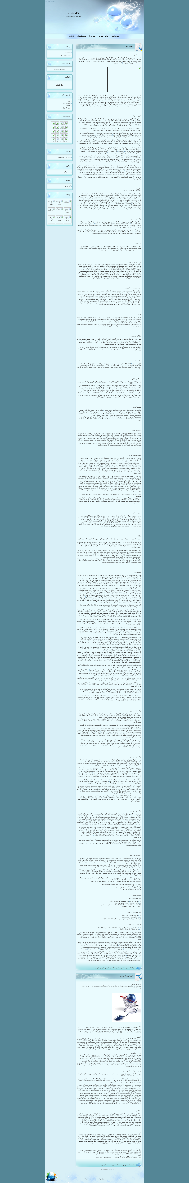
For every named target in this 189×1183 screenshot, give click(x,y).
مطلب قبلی (104, 1165)
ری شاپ (111, 1165)
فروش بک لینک (81, 36)
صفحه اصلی (115, 36)
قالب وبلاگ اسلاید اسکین (63, 157)
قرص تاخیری (66, 103)
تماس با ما (92, 36)
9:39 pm (71, 36)
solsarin (68, 105)
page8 (126, 968)
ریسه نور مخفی (65, 55)
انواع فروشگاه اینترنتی (126, 976)
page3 (107, 968)
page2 (102, 968)
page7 (122, 968)
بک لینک (59, 85)
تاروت (68, 101)
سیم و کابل (67, 52)
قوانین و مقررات (103, 36)
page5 (117, 968)
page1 (97, 968)
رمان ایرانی (67, 172)
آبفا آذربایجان (66, 186)
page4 (112, 968)
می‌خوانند (88, 679)
